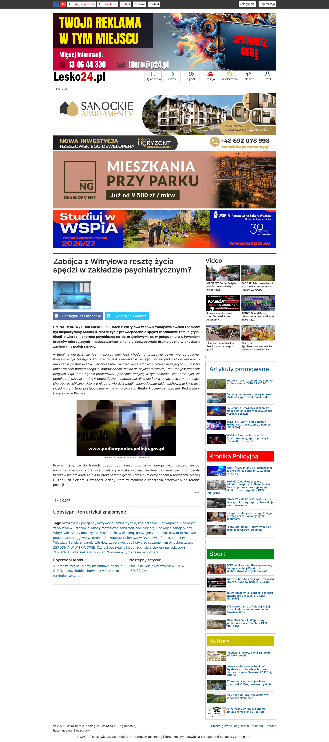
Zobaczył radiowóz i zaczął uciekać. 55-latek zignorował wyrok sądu (249, 396)
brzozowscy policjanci (78, 523)
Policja (210, 79)
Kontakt (154, 4)
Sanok (165, 538)
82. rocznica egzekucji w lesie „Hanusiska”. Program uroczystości (249, 682)
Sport (191, 79)
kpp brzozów (147, 523)
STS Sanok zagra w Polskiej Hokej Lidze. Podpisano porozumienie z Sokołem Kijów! (248, 609)
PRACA (125, 4)
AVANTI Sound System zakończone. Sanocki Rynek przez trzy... (257, 316)
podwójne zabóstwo (151, 533)
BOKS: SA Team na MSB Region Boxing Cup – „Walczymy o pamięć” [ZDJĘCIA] (249, 424)
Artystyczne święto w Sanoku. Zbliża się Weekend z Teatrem (246, 710)
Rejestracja (267, 4)
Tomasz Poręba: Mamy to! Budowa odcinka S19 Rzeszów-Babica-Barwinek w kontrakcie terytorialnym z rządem (87, 571)
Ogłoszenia (153, 79)
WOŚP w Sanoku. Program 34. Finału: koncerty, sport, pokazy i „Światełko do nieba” (247, 438)
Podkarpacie (168, 523)
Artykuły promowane (239, 369)
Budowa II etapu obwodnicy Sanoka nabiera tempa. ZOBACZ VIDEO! (249, 382)
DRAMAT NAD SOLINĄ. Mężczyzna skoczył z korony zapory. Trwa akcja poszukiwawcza (249, 502)
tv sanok (86, 542)
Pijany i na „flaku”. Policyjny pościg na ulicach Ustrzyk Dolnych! (248, 528)
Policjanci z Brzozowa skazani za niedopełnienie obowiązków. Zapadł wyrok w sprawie (249, 410)
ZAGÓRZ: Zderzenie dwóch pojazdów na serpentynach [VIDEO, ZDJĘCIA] (257, 286)
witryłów (101, 542)
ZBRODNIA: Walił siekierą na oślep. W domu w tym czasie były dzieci (105, 552)
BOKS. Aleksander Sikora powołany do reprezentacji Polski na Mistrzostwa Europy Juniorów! (249, 568)
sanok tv (178, 538)
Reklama (139, 4)
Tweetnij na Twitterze (130, 316)
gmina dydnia (125, 523)
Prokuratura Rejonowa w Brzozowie (131, 538)
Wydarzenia (230, 79)
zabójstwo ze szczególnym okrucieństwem (159, 542)
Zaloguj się (247, 4)
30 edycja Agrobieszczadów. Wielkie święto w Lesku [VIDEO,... (256, 346)
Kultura (219, 641)
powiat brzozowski (183, 533)
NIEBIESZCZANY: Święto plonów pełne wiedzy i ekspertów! (221, 286)
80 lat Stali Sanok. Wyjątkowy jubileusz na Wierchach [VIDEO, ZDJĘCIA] (247, 623)
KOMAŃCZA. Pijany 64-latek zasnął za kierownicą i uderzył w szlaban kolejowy (249, 470)
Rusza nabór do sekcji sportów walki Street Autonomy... (219, 316)
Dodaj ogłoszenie (83, 4)
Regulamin (241, 726)
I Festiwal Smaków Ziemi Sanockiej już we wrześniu (248, 654)
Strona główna (221, 726)
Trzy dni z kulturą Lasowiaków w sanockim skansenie (247, 696)
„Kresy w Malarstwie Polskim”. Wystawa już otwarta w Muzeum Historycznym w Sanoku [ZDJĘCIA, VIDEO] (249, 671)
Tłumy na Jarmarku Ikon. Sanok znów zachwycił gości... (220, 346)
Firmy (172, 79)
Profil (267, 79)
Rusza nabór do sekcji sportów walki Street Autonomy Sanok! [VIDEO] (250, 580)
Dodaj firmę (109, 4)
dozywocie (105, 523)
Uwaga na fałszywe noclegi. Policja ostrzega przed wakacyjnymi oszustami (249, 516)
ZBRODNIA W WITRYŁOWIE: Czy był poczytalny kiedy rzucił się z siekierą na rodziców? (119, 547)
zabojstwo (117, 542)
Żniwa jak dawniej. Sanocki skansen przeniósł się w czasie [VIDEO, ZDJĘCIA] (249, 595)
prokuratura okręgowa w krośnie (77, 538)
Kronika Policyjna (233, 456)
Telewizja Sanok (65, 542)
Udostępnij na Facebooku (81, 316)
